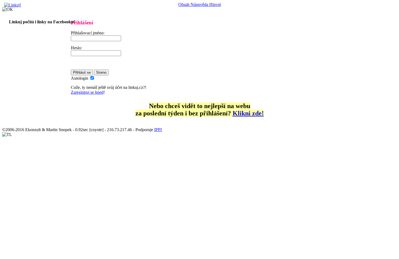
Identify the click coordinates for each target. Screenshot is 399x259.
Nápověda (200, 4)
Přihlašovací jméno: (87, 33)
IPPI (158, 129)
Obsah (184, 4)
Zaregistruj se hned (87, 92)
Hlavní (215, 4)
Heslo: (76, 48)
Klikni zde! (248, 113)
